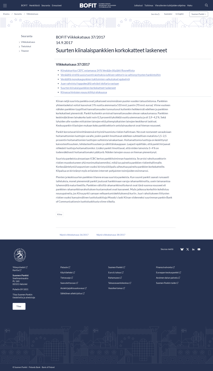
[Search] (206, 5)
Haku (189, 5)
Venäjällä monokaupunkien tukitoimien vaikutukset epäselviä (95, 79)
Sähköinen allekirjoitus (71, 293)
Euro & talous (114, 272)
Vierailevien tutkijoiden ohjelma (170, 5)
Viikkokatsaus (32, 14)
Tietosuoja (65, 277)
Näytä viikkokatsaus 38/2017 (111, 234)
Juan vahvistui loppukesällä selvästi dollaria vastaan (90, 83)
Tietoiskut (26, 46)
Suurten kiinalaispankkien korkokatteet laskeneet (88, 87)
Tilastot (25, 50)
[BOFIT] (98, 5)
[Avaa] (18, 42)
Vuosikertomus (115, 288)
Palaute (64, 267)
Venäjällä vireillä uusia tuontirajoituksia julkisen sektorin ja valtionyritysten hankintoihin (111, 74)
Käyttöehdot (66, 272)
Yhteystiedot (19, 267)
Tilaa (18, 306)
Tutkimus (148, 5)
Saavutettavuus (68, 283)
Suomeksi (168, 14)
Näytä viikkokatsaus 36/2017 (74, 234)
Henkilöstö (34, 5)
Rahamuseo (113, 277)
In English (180, 14)
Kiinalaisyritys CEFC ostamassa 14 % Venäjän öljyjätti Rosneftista (98, 70)
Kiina (59, 214)
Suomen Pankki (198, 14)
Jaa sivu (154, 14)
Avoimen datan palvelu (167, 277)
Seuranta (45, 5)
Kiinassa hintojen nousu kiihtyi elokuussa (84, 92)
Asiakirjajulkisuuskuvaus (72, 288)
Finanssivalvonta (164, 267)
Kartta (16, 270)
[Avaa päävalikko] (7, 5)
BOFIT (24, 5)
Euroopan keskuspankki (167, 272)
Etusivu (6, 14)
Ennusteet (57, 5)
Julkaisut (138, 5)
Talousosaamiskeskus (118, 283)
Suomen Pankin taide (166, 283)
